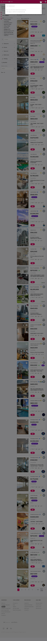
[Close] (41, 2)
